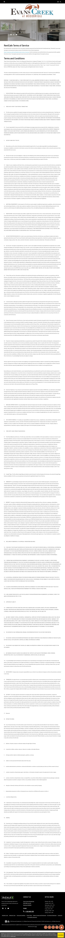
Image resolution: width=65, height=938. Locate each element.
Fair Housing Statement (52, 915)
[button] (58, 2)
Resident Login (5, 915)
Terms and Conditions (21, 915)
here (36, 926)
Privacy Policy (29, 915)
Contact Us (60, 915)
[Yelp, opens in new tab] (13, 34)
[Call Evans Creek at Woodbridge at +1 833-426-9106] (60, 2)
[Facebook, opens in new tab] (11, 34)
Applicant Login (12, 915)
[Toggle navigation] (4, 2)
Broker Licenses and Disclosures (39, 915)
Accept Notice (60, 935)
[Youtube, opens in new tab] (16, 34)
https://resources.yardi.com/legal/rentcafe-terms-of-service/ (16, 52)
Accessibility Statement (32, 917)
